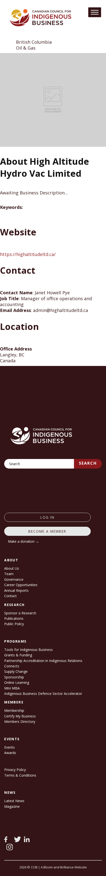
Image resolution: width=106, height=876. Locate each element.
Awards (10, 752)
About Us (11, 568)
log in (47, 517)
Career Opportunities (20, 584)
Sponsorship (14, 677)
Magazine (12, 806)
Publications (13, 618)
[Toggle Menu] (95, 12)
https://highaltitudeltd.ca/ (28, 254)
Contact (10, 595)
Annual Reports (16, 590)
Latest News (14, 800)
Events (9, 747)
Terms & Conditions (20, 775)
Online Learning (16, 682)
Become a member (47, 531)
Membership (14, 710)
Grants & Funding (18, 655)
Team (9, 573)
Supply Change (16, 671)
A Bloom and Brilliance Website (64, 867)
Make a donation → (23, 541)
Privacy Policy (15, 769)
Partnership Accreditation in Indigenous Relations (43, 660)
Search (88, 463)
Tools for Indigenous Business (28, 649)
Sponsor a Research (20, 613)
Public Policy (14, 623)
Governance (13, 579)
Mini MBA (12, 688)
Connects (11, 666)
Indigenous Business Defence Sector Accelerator (43, 693)
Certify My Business (20, 716)
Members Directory (19, 721)
